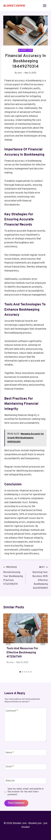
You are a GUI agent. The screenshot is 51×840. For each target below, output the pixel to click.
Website (10, 780)
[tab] (20, 672)
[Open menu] (44, 5)
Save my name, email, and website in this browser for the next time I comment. (25, 792)
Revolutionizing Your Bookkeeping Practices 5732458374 (13, 576)
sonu (20, 73)
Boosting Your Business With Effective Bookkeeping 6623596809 (40, 578)
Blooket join (25, 50)
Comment (12, 711)
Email (10, 766)
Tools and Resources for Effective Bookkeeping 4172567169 (22, 653)
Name (10, 752)
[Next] (42, 641)
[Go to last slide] (8, 641)
